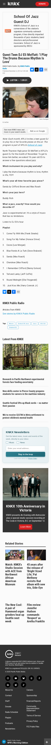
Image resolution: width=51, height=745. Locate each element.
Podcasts (9, 723)
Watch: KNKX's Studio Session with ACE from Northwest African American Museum (14, 574)
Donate (42, 4)
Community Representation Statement (33, 708)
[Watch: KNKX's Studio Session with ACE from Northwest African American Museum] (14, 555)
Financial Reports (34, 701)
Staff (7, 701)
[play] (4, 741)
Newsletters (10, 729)
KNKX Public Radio (13, 303)
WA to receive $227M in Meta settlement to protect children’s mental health (23, 416)
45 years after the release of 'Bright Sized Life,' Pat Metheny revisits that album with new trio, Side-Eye (36, 576)
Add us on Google (37, 131)
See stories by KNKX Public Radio (19, 314)
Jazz (34, 323)
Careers (30, 690)
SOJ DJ (43, 323)
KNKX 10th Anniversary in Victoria (25, 508)
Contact (8, 696)
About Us (9, 690)
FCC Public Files (33, 727)
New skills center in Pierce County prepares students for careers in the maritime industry (24, 392)
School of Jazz (35, 145)
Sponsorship (32, 696)
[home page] (13, 5)
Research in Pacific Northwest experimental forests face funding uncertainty (23, 380)
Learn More (25, 527)
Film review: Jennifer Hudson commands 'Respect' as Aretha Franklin (36, 613)
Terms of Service (34, 716)
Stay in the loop (25, 454)
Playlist (8, 718)
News (22, 442)
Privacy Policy (32, 458)
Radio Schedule (11, 712)
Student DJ (13, 327)
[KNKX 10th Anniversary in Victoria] (25, 484)
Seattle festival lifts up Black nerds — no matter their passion (25, 404)
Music (11, 323)
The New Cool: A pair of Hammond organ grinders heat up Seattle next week (14, 613)
